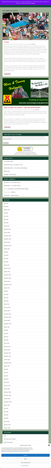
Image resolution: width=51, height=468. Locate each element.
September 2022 (7, 323)
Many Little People (19, 44)
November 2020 (7, 395)
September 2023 (7, 284)
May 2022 (6, 336)
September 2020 (7, 401)
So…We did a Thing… (9, 161)
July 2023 (6, 291)
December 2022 (7, 314)
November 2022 (7, 317)
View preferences (25, 462)
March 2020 (6, 421)
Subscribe (5, 143)
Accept (25, 455)
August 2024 (7, 248)
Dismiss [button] (33, 3)
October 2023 (7, 281)
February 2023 (7, 307)
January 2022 (7, 349)
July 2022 (6, 330)
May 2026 (6, 206)
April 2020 (6, 418)
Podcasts (25, 109)
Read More (7, 74)
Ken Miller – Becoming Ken (10, 174)
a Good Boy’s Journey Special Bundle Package (17, 188)
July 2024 (6, 252)
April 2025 (6, 222)
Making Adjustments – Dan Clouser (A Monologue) (15, 168)
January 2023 (7, 310)
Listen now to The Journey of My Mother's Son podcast (25, 154)
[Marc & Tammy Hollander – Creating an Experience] (25, 92)
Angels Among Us (15, 195)
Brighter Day (7, 171)
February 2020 (7, 424)
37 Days (6, 42)
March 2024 (6, 265)
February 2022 (7, 346)
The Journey (25, 44)
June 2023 (6, 294)
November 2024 (7, 239)
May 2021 (6, 375)
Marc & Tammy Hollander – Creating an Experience (22, 107)
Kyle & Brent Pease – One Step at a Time (13, 164)
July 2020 (6, 408)
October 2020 (7, 398)
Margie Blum (7, 185)
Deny (25, 459)
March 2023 (6, 304)
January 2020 (7, 428)
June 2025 (6, 216)
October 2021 (7, 359)
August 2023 (7, 287)
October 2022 (7, 320)
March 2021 (6, 382)
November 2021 (7, 356)
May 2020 (6, 414)
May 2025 (6, 219)
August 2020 (7, 405)
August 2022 (7, 327)
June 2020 (6, 411)
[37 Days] (25, 26)
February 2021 (7, 385)
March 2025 (6, 226)
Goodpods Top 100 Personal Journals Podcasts (25, 152)
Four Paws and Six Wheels (10, 439)
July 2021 (6, 369)
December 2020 (7, 392)
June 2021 (6, 372)
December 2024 (7, 235)
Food (5, 435)
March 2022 (6, 343)
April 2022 (6, 340)
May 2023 (6, 297)
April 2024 (6, 261)
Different (13, 192)
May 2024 (6, 258)
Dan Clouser (7, 44)
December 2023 (7, 274)
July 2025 (6, 213)
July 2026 (6, 203)
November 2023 (7, 278)
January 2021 (7, 388)
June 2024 (6, 255)
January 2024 (7, 271)
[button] (49, 445)
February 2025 (7, 229)
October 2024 (7, 242)
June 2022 (6, 333)
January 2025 (7, 232)
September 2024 (7, 245)
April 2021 (6, 379)
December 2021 (7, 353)
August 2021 (7, 366)
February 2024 (7, 268)
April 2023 (6, 300)
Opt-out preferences (25, 465)
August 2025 (7, 209)
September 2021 (7, 362)
